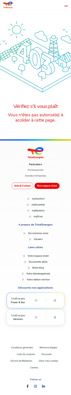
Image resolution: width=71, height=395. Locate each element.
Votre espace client (38, 256)
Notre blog (38, 267)
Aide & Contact (22, 185)
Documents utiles (38, 261)
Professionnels (35, 170)
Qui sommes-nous (38, 233)
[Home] (8, 4)
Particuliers (35, 164)
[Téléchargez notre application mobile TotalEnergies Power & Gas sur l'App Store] (55, 301)
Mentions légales (48, 347)
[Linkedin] (43, 386)
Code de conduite (26, 354)
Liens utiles (35, 247)
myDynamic (38, 210)
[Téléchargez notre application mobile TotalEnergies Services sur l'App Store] (55, 317)
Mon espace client (47, 185)
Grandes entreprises (35, 175)
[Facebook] (28, 386)
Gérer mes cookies (48, 361)
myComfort (38, 198)
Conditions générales (22, 347)
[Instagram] (35, 386)
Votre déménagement (38, 273)
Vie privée (46, 354)
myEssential (38, 204)
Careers (38, 239)
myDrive (38, 216)
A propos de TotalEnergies (35, 224)
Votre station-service (38, 279)
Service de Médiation (21, 361)
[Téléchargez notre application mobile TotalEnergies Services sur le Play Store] (36, 317)
